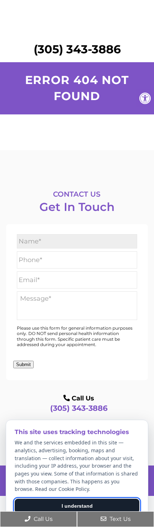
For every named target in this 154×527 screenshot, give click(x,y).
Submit (23, 364)
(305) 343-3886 (77, 49)
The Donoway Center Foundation (77, 22)
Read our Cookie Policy (62, 489)
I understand (77, 506)
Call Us (42, 519)
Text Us (119, 519)
